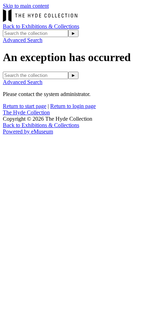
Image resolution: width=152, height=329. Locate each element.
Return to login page (73, 106)
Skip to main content (26, 6)
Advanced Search (22, 40)
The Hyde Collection (26, 112)
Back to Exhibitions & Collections (41, 26)
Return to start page (24, 106)
